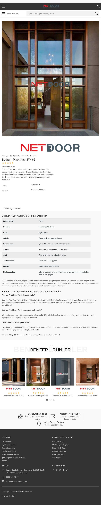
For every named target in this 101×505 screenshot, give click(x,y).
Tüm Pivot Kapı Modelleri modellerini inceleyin (20, 335)
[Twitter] (57, 470)
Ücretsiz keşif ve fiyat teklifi (49, 335)
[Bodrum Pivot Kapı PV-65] (50, 87)
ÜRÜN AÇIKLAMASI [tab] (12, 209)
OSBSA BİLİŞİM (8, 496)
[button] (3, 7)
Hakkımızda (7, 442)
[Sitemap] (67, 470)
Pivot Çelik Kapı (58, 454)
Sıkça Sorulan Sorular (10, 454)
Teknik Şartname (8, 448)
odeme (4, 461)
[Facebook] (53, 470)
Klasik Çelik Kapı (58, 448)
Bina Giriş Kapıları (59, 451)
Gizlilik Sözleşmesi (9, 451)
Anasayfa (5, 156)
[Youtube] (63, 470)
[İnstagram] (60, 470)
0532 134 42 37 (79, 302)
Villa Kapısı (56, 458)
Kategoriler (12, 14)
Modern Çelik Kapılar (60, 445)
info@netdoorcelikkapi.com (16, 481)
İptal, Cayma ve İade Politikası (13, 458)
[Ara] (96, 14)
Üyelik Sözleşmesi (9, 445)
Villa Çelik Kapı (58, 442)
